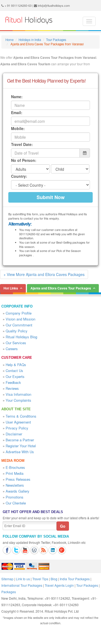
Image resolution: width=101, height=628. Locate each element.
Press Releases (18, 479)
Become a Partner (20, 439)
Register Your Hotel (21, 445)
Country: (19, 176)
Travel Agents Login (59, 585)
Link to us (23, 578)
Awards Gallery (17, 491)
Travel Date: (22, 144)
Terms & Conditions (21, 416)
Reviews (12, 388)
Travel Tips (40, 578)
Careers (12, 348)
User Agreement (18, 422)
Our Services (16, 342)
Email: (16, 112)
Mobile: (18, 128)
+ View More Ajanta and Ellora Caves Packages (44, 274)
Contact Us (14, 370)
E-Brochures (15, 467)
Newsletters (15, 485)
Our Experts (15, 376)
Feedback (13, 382)
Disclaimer (14, 433)
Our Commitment (19, 324)
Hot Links (11, 288)
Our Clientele (16, 503)
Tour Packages (56, 39)
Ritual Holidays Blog (21, 336)
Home (9, 39)
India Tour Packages (75, 578)
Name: (17, 96)
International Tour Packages (21, 585)
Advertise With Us (20, 451)
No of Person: (23, 160)
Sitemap (7, 578)
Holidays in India (30, 39)
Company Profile (19, 313)
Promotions (14, 497)
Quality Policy (16, 330)
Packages (8, 591)
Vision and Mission (20, 319)
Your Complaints (18, 400)
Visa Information (18, 394)
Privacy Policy (17, 428)
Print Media (14, 473)
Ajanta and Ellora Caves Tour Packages (60, 288)
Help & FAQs (16, 364)
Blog (54, 578)
